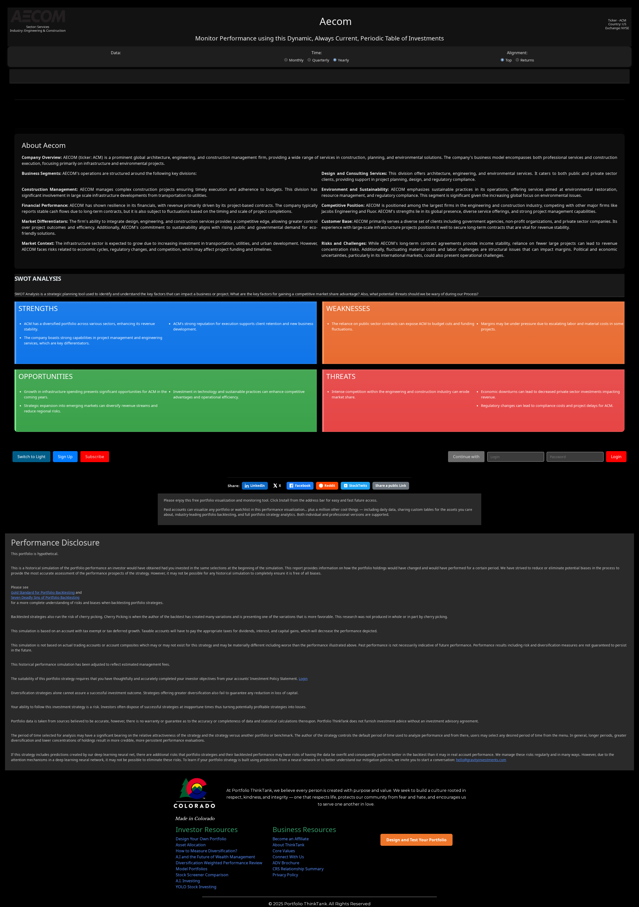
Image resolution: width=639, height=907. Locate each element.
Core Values (284, 851)
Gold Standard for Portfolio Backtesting (43, 592)
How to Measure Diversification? (206, 851)
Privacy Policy (285, 875)
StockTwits (358, 485)
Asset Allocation (191, 845)
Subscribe (94, 456)
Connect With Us (288, 857)
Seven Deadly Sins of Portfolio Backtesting (45, 597)
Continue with (466, 456)
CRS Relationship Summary (298, 869)
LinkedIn (257, 485)
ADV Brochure (286, 863)
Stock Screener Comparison (202, 875)
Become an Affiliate (291, 839)
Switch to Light (31, 456)
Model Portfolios (191, 869)
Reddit (329, 485)
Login (616, 456)
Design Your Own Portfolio (201, 839)
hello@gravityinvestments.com (481, 759)
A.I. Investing (188, 881)
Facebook (303, 485)
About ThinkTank (289, 845)
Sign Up (65, 456)
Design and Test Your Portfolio (416, 840)
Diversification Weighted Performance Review (219, 863)
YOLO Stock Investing (196, 887)
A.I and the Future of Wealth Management (215, 857)
